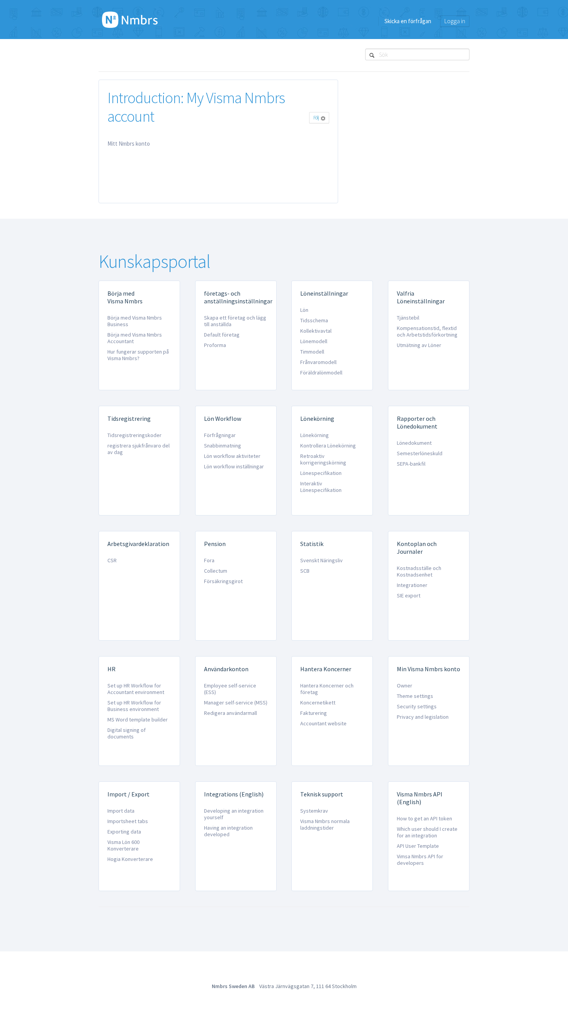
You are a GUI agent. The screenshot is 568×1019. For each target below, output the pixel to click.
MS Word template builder (137, 719)
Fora (209, 560)
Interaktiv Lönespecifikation (321, 486)
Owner (404, 685)
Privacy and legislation (423, 716)
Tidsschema (314, 320)
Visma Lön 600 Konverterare (123, 845)
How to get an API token (424, 818)
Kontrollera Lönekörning (328, 445)
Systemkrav (314, 810)
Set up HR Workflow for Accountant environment (135, 689)
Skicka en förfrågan (407, 21)
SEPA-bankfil (411, 463)
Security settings (417, 706)
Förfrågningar (220, 435)
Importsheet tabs (127, 821)
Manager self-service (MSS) (235, 702)
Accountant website (323, 723)
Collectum (215, 570)
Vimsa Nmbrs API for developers (420, 859)
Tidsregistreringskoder (134, 435)
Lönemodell (313, 341)
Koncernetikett (317, 702)
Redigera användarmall (230, 712)
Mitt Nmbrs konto (128, 143)
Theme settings (415, 695)
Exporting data (124, 831)
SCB (305, 570)
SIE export (408, 595)
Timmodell (312, 351)
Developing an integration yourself (234, 814)
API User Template (418, 845)
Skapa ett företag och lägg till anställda (235, 321)
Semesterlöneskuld (419, 453)
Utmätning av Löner (419, 345)
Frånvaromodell (318, 362)
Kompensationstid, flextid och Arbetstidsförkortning (427, 331)
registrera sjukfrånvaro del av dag (138, 449)
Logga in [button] (454, 21)
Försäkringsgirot (223, 581)
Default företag (222, 334)
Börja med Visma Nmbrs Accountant (134, 338)
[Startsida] (130, 19)
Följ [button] (316, 117)
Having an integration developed (228, 831)
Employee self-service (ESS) (230, 689)
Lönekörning (314, 435)
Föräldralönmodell (321, 372)
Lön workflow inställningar (234, 466)
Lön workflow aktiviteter (232, 456)
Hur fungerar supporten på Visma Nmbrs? (138, 355)
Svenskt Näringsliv (321, 560)
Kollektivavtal (316, 330)
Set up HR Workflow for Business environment (134, 706)
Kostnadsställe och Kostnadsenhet (419, 571)
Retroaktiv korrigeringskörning (323, 459)
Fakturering (313, 712)
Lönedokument (414, 442)
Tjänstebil (408, 317)
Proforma (215, 345)
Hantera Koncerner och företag (327, 689)
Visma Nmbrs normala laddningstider (325, 824)
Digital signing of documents (126, 733)
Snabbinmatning (222, 445)
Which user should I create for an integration (427, 832)
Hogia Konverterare (130, 859)
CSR (112, 560)
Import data (120, 810)
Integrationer (412, 585)
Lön (304, 309)
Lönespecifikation (321, 473)
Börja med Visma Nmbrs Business (134, 321)
